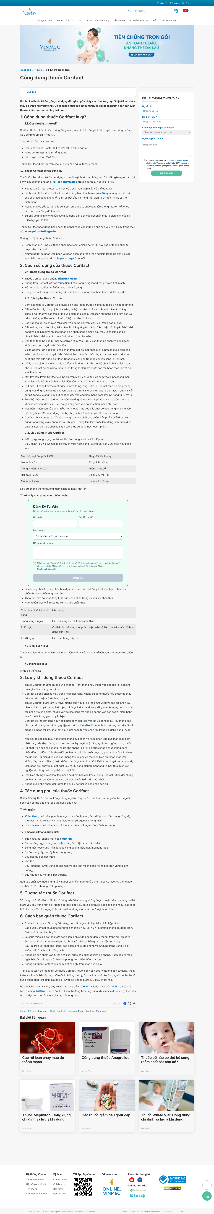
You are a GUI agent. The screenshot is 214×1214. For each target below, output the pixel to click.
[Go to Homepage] (29, 11)
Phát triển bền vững (98, 20)
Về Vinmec (120, 20)
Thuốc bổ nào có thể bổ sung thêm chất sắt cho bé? (165, 1060)
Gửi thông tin (166, 173)
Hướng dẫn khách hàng (70, 20)
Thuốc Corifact (57, 1011)
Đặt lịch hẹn (59, 1193)
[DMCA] (172, 1188)
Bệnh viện (38, 530)
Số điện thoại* (149, 117)
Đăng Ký (78, 577)
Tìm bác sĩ (161, 3)
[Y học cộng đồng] (137, 1190)
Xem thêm (26, 1071)
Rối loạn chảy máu (37, 1011)
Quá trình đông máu (95, 1011)
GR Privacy (168, 1212)
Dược (23, 1011)
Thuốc (38, 70)
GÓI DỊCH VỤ (113, 986)
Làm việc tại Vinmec (36, 1193)
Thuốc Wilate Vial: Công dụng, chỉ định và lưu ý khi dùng (166, 1117)
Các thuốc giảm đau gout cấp (106, 1115)
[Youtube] (131, 1179)
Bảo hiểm (58, 1189)
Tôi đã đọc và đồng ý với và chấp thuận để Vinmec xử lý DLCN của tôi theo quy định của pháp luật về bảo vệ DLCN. (167, 164)
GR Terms (179, 1212)
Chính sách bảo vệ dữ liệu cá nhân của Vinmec (141, 1212)
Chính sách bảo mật (46, 569)
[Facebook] (124, 1003)
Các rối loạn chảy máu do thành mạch (43, 1060)
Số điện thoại (86, 517)
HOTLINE (88, 986)
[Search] (129, 10)
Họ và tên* (147, 106)
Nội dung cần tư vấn (43, 543)
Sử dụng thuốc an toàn (58, 70)
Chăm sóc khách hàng (179, 3)
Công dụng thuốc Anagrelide (105, 1058)
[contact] (207, 1196)
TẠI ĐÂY (41, 991)
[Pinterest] (134, 1003)
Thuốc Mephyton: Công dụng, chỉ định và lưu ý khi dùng (47, 1117)
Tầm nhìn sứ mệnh (35, 1179)
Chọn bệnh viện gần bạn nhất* (158, 127)
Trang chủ (25, 70)
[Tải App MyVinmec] (82, 1187)
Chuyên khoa (44, 20)
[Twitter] (129, 1003)
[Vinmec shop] (112, 1187)
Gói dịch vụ (59, 1184)
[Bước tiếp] (137, 1195)
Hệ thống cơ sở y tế (36, 1184)
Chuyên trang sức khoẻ (143, 20)
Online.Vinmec (169, 20)
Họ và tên (38, 517)
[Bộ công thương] (172, 1179)
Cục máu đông (75, 1011)
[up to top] (207, 1185)
